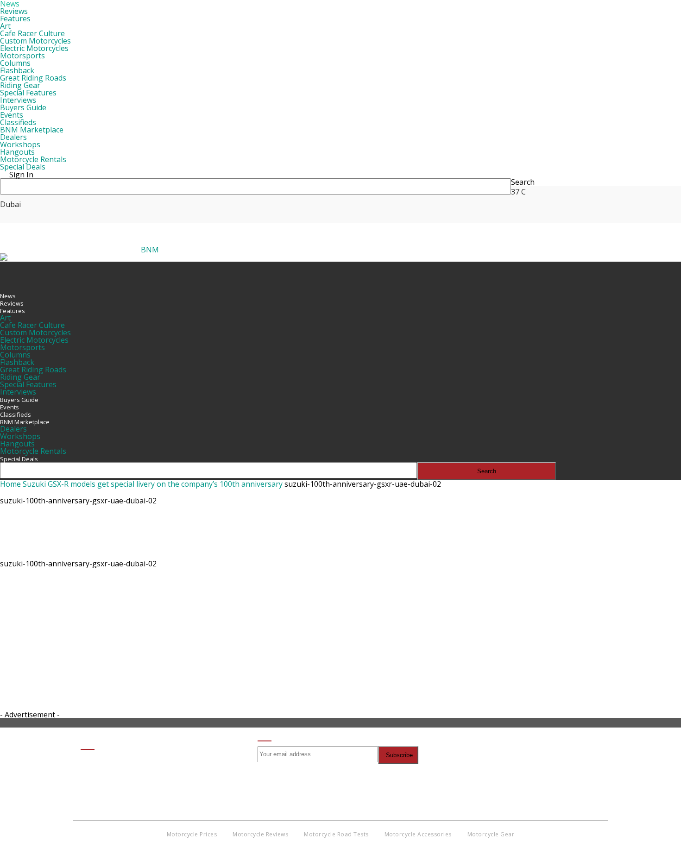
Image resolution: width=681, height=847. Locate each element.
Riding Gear (20, 85)
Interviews (18, 100)
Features (15, 18)
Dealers (13, 137)
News (8, 296)
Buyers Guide (23, 107)
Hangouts (17, 152)
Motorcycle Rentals (33, 159)
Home (10, 484)
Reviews (14, 11)
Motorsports (22, 55)
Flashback (17, 70)
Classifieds (18, 122)
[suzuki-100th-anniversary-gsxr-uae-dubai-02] (23, 553)
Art (5, 26)
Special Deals (22, 167)
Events (11, 115)
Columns (15, 63)
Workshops (20, 144)
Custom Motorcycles (35, 41)
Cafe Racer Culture (32, 33)
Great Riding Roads (33, 78)
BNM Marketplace (31, 130)
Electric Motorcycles (34, 48)
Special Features (28, 93)
